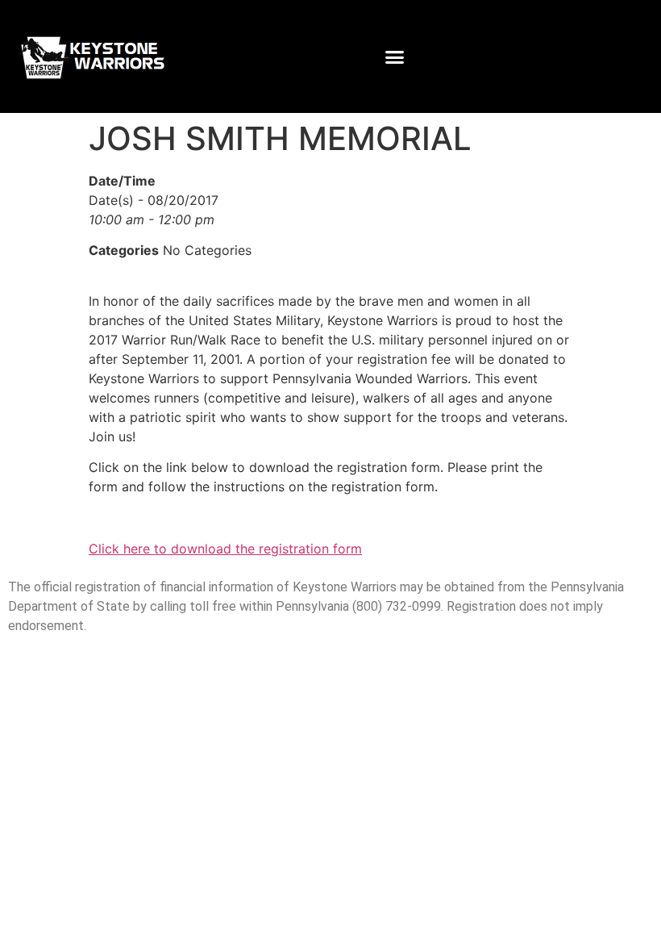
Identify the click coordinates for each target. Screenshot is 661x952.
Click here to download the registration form (225, 549)
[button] (395, 56)
